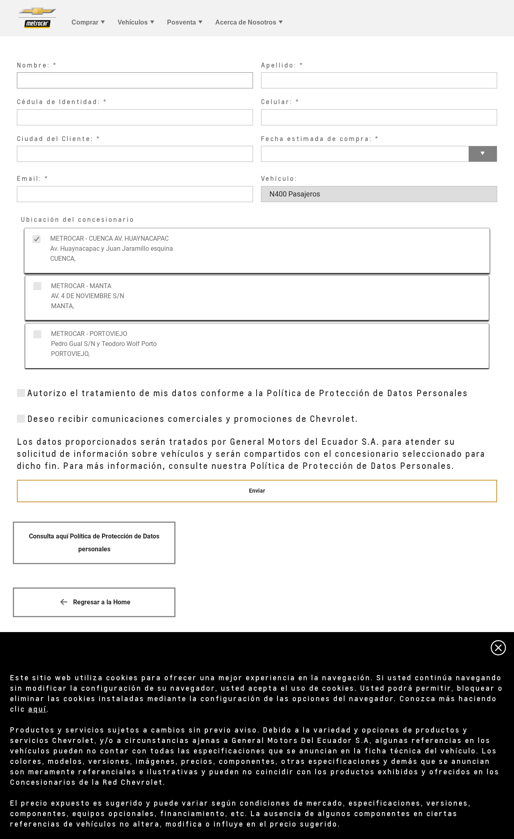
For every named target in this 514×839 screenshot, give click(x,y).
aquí (37, 708)
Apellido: (279, 65)
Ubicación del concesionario (78, 219)
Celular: (277, 101)
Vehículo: (279, 178)
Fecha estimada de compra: (316, 138)
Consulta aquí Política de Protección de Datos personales (94, 542)
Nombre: (33, 65)
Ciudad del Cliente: (55, 138)
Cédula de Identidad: (58, 101)
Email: (29, 178)
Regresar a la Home (101, 602)
